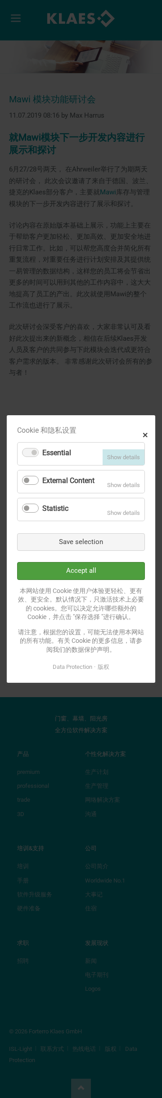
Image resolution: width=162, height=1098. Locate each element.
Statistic (55, 508)
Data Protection (72, 666)
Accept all (81, 571)
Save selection (81, 542)
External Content (68, 480)
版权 (103, 666)
